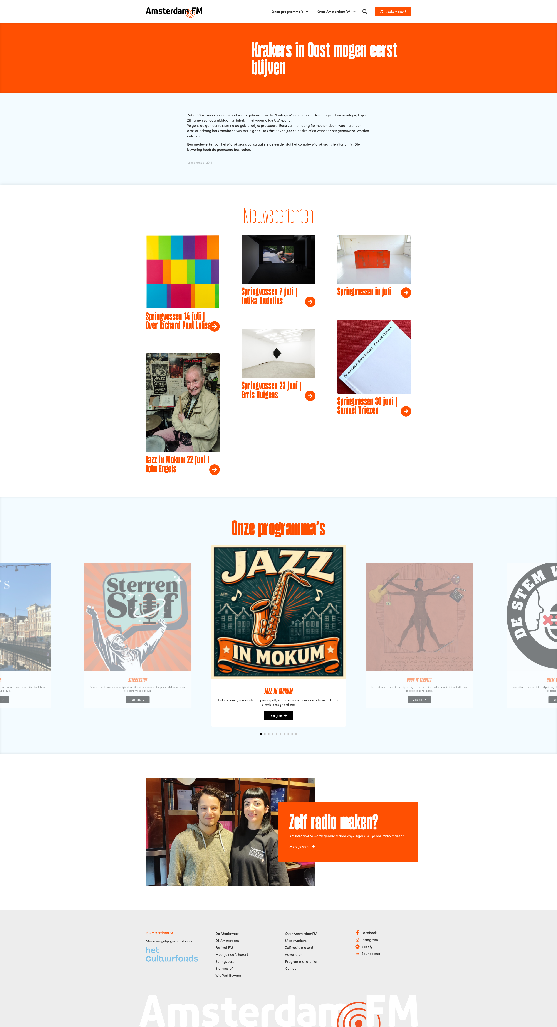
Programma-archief (301, 961)
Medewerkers (296, 940)
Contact (291, 968)
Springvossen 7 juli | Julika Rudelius (269, 296)
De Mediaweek (227, 933)
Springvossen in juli (364, 292)
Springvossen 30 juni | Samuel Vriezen (367, 406)
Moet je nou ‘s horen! (231, 954)
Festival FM (224, 947)
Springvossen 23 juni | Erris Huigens (272, 391)
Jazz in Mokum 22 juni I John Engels (177, 465)
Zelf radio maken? (299, 947)
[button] (365, 11)
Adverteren (294, 954)
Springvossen (226, 961)
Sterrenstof (224, 968)
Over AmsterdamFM (334, 11)
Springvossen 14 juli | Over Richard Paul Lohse (178, 321)
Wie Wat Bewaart (229, 975)
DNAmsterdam (227, 940)
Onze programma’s (287, 11)
